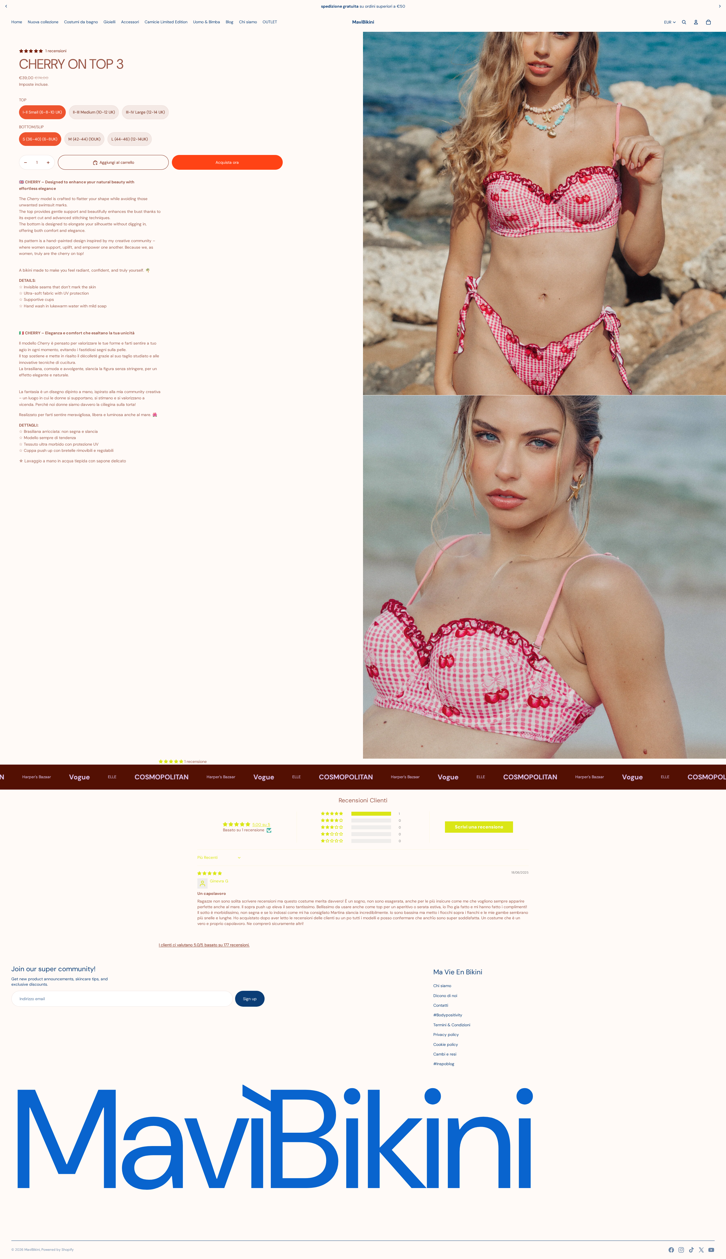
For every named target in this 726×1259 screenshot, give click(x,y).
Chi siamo (442, 985)
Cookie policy (445, 1044)
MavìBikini (32, 1249)
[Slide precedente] (6, 6)
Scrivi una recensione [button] (479, 827)
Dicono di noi (445, 995)
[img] (209, 873)
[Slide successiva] (720, 6)
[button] (90, 469)
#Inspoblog (443, 1063)
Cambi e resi (444, 1054)
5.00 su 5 (261, 824)
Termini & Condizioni (451, 1024)
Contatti (440, 1005)
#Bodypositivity (447, 1014)
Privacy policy (446, 1034)
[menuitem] (16, 22)
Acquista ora (227, 162)
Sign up (250, 998)
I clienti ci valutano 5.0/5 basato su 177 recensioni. (204, 944)
